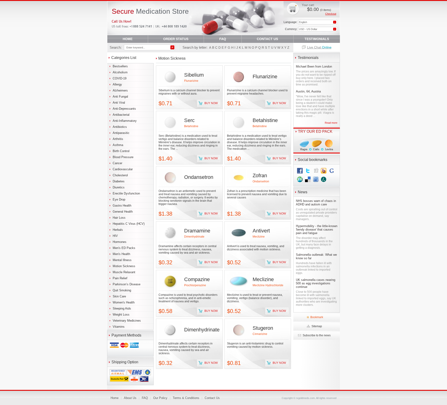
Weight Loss (121, 314)
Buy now (211, 103)
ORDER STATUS (175, 39)
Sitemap (317, 326)
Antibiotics (120, 127)
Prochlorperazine (195, 285)
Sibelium (194, 75)
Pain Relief (120, 278)
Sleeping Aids (122, 308)
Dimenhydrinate (194, 236)
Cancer (117, 163)
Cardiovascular (123, 169)
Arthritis (118, 139)
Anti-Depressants (124, 108)
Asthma (118, 145)
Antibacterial (121, 114)
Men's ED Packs (124, 248)
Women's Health (124, 302)
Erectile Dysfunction (126, 193)
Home (115, 398)
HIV (115, 236)
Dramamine (197, 231)
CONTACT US (267, 39)
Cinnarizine (260, 334)
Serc (189, 120)
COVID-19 (119, 78)
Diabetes (119, 181)
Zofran (260, 175)
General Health (123, 211)
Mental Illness (122, 260)
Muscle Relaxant (124, 272)
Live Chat (319, 47)
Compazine (197, 279)
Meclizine (259, 236)
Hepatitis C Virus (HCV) (129, 223)
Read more (331, 122)
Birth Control (121, 151)
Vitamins (119, 326)
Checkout (330, 13)
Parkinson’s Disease (126, 284)
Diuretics (119, 187)
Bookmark (316, 317)
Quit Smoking (122, 290)
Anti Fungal (120, 96)
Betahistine (191, 126)
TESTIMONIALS (317, 39)
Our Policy (160, 398)
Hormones (119, 242)
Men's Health (121, 254)
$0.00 (319, 9)
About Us (130, 398)
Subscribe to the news (317, 335)
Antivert (261, 231)
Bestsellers (120, 66)
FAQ (222, 39)
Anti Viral (119, 102)
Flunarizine (191, 80)
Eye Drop (119, 199)
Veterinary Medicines (127, 320)
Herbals (118, 229)
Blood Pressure (123, 157)
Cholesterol (120, 175)
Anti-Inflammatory (125, 121)
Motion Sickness (124, 266)
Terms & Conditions (186, 398)
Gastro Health (122, 205)
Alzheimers (120, 90)
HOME (127, 39)
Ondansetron (198, 177)
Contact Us (212, 398)
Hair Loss (119, 217)
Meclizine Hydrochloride (268, 285)
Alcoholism (120, 72)
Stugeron (263, 328)
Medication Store (150, 11)
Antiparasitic (121, 133)
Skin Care (119, 296)
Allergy (117, 84)
